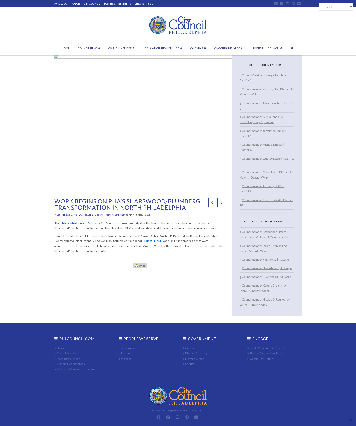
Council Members (68, 353)
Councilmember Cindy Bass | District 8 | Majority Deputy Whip (266, 175)
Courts (189, 348)
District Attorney (196, 353)
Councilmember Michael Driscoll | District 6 (262, 147)
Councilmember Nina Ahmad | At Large (267, 268)
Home (60, 348)
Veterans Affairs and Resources (77, 369)
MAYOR (75, 3)
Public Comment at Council (266, 348)
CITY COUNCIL (91, 3)
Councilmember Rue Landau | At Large (266, 277)
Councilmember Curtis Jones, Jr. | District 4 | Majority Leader (262, 119)
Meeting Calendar (68, 358)
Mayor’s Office (194, 358)
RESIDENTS (124, 3)
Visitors (126, 358)
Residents (127, 353)
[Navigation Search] (292, 48)
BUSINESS (109, 3)
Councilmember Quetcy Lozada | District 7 (267, 161)
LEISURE (139, 3)
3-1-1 (150, 3)
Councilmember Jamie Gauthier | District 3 (267, 105)
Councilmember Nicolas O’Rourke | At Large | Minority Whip (265, 302)
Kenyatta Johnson (114, 215)
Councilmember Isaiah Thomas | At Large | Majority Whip (263, 248)
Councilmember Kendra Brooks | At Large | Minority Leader (263, 288)
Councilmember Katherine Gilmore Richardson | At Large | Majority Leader (265, 234)
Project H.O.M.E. (153, 241)
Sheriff (189, 364)
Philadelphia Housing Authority (80, 223)
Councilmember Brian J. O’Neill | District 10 (266, 202)
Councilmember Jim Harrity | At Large (266, 259)
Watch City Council (261, 358)
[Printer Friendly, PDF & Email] (140, 265)
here (106, 251)
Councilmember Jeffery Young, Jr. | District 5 (263, 133)
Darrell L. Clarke (79, 215)
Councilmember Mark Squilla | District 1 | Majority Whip (267, 91)
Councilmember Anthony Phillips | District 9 (262, 188)
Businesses (128, 348)
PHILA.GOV (60, 3)
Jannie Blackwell (96, 215)
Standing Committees (71, 364)
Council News (63, 215)
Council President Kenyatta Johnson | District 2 (265, 77)
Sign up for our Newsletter (266, 353)
